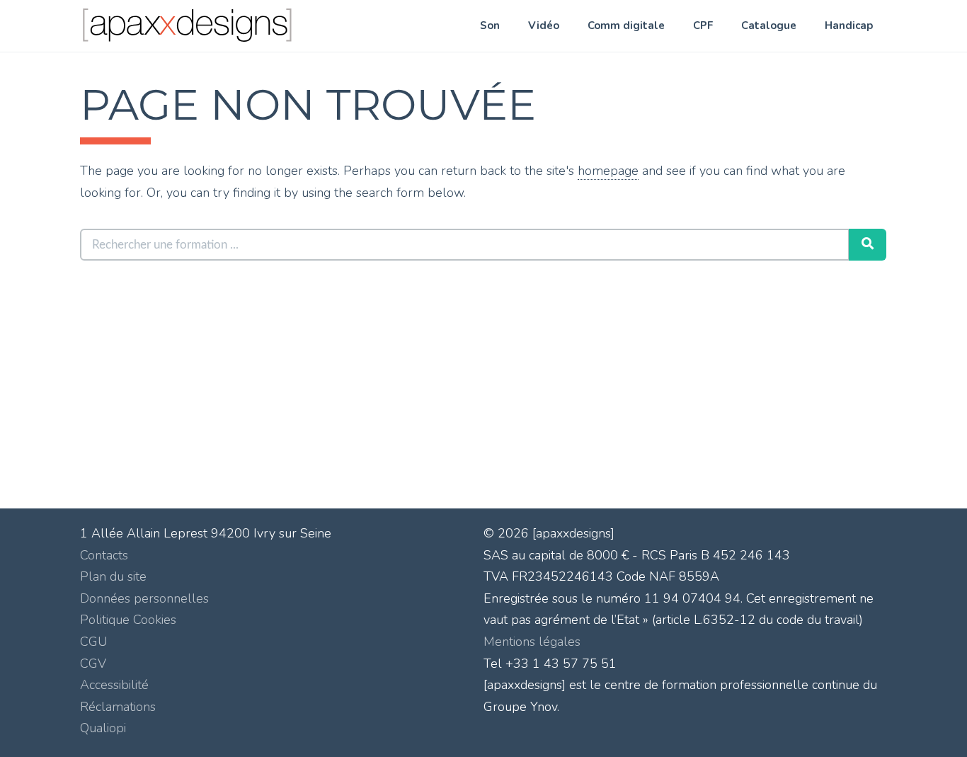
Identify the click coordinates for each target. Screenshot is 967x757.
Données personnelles (144, 598)
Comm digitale (626, 25)
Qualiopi (103, 727)
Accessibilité (114, 684)
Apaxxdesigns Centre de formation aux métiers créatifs (221, 29)
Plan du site (113, 576)
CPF (703, 25)
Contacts (104, 555)
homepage (608, 170)
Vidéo (543, 25)
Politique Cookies (128, 619)
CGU (94, 641)
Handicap (849, 25)
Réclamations (118, 706)
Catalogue (768, 25)
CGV (93, 663)
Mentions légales (531, 641)
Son (490, 25)
